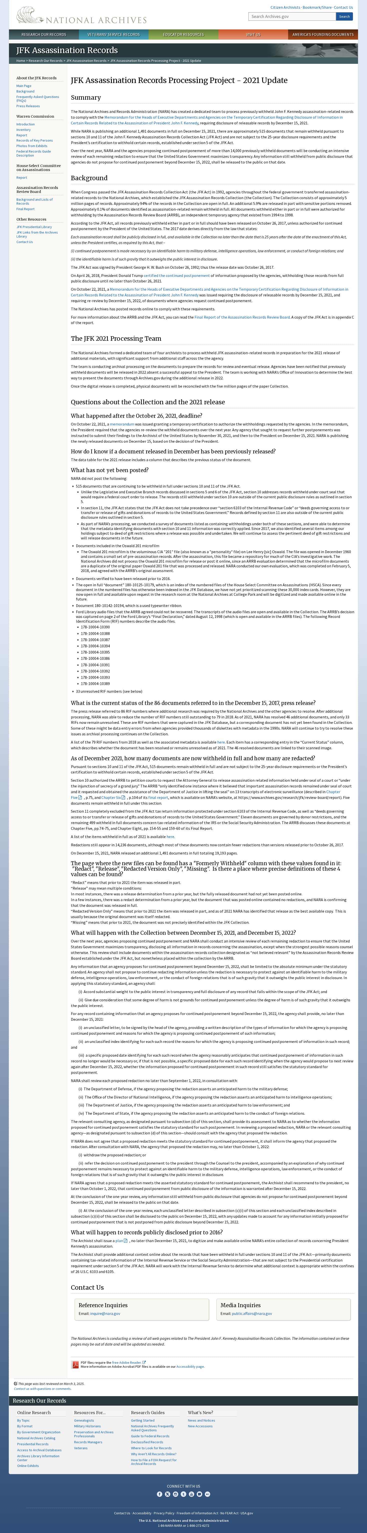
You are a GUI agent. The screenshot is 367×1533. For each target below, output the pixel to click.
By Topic (23, 1420)
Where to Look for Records (151, 1448)
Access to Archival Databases (39, 1450)
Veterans (81, 1448)
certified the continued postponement (177, 275)
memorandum (122, 424)
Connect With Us (183, 1486)
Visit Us (253, 34)
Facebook (160, 1494)
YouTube (191, 1494)
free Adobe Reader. (127, 1362)
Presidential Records (33, 1444)
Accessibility (142, 1513)
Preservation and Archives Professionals (94, 1434)
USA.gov (247, 1513)
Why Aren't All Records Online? (154, 1454)
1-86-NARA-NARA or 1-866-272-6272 (183, 1525)
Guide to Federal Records (150, 1436)
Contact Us (343, 7)
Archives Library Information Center (38, 1458)
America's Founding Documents (323, 34)
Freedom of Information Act (197, 1513)
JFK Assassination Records (86, 60)
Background (25, 91)
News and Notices (201, 1420)
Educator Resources (183, 34)
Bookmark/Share (317, 7)
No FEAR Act (229, 1513)
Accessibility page (190, 1366)
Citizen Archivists (285, 7)
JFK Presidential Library (34, 227)
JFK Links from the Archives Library (37, 234)
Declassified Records (147, 1442)
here (221, 742)
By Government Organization (38, 1432)
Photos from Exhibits (31, 146)
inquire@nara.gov (105, 1313)
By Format (24, 1426)
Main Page (23, 86)
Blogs (199, 1494)
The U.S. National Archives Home (81, 14)
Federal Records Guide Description (33, 153)
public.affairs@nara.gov (252, 1313)
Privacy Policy (164, 1513)
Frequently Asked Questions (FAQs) (37, 98)
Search (344, 16)
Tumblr (183, 1494)
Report (21, 135)
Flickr (207, 1494)
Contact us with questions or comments (42, 1388)
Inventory (23, 129)
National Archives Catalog (36, 1438)
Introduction (25, 124)
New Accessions (200, 1426)
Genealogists (84, 1420)
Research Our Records (43, 34)
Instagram (176, 1494)
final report (158, 797)
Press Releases (28, 106)
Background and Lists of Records (34, 201)
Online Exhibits (28, 1465)
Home (20, 60)
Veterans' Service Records (114, 34)
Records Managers (88, 1442)
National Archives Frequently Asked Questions (152, 1428)
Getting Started (143, 1420)
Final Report (25, 209)
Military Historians (87, 1426)
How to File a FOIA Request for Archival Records (154, 1462)
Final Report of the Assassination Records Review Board (242, 317)
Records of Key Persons (34, 140)
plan (119, 1240)
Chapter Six (111, 797)
